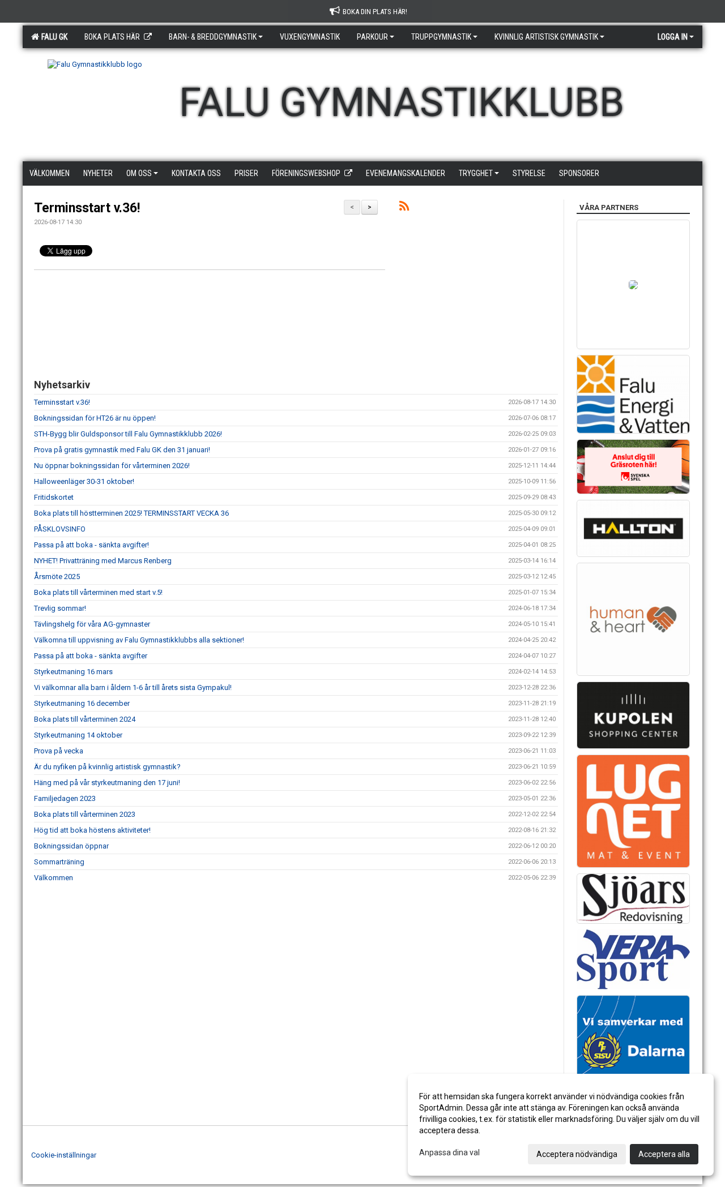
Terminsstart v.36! (87, 208)
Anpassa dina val (449, 1152)
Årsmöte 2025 (57, 576)
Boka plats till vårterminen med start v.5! (98, 592)
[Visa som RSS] (404, 208)
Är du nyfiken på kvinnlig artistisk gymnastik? (107, 766)
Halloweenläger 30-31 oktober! (84, 481)
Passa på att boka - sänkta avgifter (90, 656)
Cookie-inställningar (63, 1155)
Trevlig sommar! (60, 608)
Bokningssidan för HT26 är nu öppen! (95, 418)
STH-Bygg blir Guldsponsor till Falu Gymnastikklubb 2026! (128, 434)
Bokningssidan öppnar (71, 846)
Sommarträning (59, 862)
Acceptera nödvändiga (576, 1154)
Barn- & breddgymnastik (213, 36)
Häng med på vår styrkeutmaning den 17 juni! (107, 782)
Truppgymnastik (441, 36)
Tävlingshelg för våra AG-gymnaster (92, 624)
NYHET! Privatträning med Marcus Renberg (103, 560)
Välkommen (53, 877)
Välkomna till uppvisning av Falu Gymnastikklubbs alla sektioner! (139, 640)
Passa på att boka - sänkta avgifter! (91, 545)
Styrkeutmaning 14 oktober (78, 735)
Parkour (372, 36)
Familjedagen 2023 (65, 798)
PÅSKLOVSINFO (60, 529)
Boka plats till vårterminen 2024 (84, 719)
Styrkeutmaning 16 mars (73, 671)
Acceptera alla (664, 1154)
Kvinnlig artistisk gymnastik (546, 36)
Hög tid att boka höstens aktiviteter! (92, 830)
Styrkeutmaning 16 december (82, 703)
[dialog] (561, 1125)
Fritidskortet (54, 497)
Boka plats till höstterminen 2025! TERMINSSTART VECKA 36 (131, 513)
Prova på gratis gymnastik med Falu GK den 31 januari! (122, 449)
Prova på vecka (58, 751)
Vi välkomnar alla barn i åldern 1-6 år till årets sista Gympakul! (133, 687)
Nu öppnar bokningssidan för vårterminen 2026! (112, 465)
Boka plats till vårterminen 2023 (84, 814)
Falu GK (52, 36)
